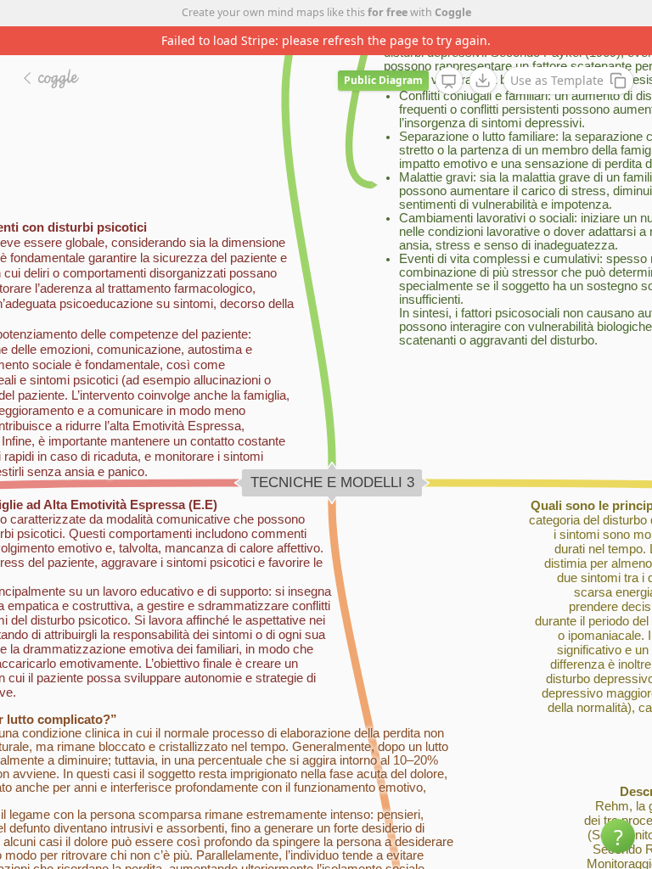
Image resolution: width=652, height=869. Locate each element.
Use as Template (557, 80)
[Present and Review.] (449, 81)
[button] (618, 836)
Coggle (453, 12)
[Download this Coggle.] (483, 80)
